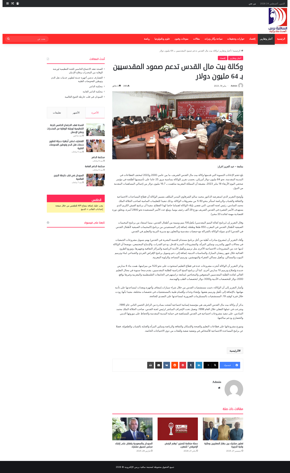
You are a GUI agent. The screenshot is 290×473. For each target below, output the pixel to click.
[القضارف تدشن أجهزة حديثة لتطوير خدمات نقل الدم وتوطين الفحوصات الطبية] (95, 146)
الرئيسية (281, 39)
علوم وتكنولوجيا (162, 39)
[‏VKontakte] (166, 365)
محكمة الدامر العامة (93, 91)
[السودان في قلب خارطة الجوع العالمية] (95, 180)
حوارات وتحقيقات (236, 39)
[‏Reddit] (174, 365)
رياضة (147, 39)
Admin (234, 86)
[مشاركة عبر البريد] (158, 365)
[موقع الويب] (219, 388)
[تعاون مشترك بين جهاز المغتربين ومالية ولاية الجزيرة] (223, 429)
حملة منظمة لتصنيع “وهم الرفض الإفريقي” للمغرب (181, 445)
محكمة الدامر (96, 86)
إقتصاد (252, 39)
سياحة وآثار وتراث (214, 39)
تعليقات (57, 112)
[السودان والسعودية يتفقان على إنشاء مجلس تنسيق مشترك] (132, 429)
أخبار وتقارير (266, 39)
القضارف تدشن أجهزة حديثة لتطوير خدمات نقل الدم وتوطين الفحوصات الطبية (66, 145)
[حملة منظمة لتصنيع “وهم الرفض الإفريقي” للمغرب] (178, 429)
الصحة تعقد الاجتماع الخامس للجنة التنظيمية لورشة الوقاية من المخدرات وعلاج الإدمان (65, 129)
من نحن (252, 3)
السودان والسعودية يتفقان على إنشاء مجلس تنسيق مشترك (134, 445)
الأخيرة (95, 112)
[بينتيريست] (182, 365)
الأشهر (76, 112)
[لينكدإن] (199, 365)
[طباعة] (150, 365)
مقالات (196, 39)
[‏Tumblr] (190, 365)
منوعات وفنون (181, 39)
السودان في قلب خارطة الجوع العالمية (84, 96)
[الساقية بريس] (277, 20)
